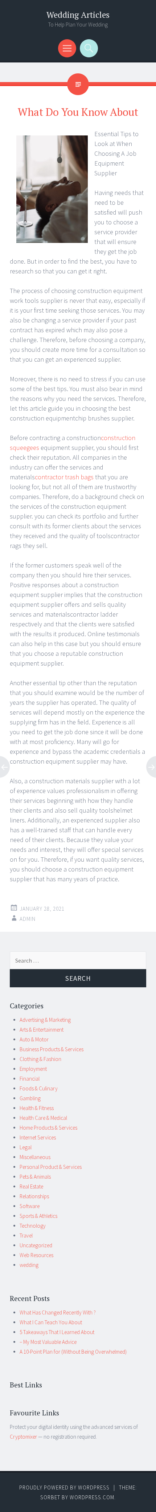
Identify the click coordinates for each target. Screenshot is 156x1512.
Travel (26, 1235)
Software (30, 1206)
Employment (33, 1068)
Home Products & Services (48, 1127)
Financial (30, 1078)
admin (28, 918)
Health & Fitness (37, 1108)
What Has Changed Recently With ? (58, 1312)
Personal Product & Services (51, 1166)
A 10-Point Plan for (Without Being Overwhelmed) (73, 1351)
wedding (29, 1264)
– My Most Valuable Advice (48, 1341)
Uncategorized (36, 1245)
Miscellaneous (35, 1157)
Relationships (34, 1196)
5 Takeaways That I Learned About (57, 1332)
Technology (33, 1225)
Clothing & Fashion (40, 1059)
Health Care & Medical (43, 1117)
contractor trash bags (64, 477)
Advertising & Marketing (45, 1019)
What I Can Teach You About (51, 1322)
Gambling (30, 1098)
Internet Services (38, 1137)
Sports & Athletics (38, 1215)
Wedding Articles (78, 14)
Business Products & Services (51, 1049)
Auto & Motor (34, 1039)
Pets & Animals (35, 1176)
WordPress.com (92, 1497)
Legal (26, 1147)
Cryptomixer (23, 1436)
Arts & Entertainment (41, 1029)
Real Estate (31, 1186)
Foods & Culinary (39, 1088)
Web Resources (36, 1255)
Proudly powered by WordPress (64, 1487)
